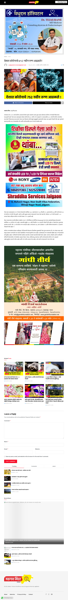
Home (5, 56)
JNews (9, 586)
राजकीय (44, 65)
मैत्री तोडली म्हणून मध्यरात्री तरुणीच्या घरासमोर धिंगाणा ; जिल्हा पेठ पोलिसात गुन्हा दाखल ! (54, 401)
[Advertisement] (34, 351)
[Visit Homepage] (34, 2)
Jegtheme (36, 586)
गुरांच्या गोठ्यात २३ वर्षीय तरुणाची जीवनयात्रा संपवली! (22, 554)
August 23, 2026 (8, 403)
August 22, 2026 (29, 403)
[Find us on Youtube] (51, 594)
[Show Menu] (5, 2)
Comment (7, 421)
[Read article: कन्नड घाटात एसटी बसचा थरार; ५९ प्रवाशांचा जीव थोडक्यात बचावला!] (13, 368)
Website (37, 449)
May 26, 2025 (32, 65)
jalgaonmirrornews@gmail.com (17, 65)
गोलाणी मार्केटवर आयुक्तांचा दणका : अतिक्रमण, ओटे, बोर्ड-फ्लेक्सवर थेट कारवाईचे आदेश (22, 540)
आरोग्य (41, 65)
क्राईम (9, 56)
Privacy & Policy (21, 594)
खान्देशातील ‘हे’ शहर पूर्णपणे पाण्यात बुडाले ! (20, 476)
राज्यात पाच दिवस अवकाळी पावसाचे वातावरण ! (20, 489)
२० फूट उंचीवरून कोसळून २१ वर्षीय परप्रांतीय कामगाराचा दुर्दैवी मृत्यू (24, 560)
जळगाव (6, 373)
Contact (31, 594)
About (5, 594)
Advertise (12, 594)
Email (6, 449)
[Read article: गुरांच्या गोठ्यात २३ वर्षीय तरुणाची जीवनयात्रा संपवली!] (34, 368)
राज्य (48, 65)
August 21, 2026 (49, 405)
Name (6, 441)
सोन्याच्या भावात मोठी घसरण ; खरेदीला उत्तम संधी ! (21, 470)
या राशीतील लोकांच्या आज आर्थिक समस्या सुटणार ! (21, 483)
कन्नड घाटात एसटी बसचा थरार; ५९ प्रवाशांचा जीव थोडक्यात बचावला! (25, 547)
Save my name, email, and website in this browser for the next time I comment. (27, 456)
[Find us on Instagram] (48, 594)
